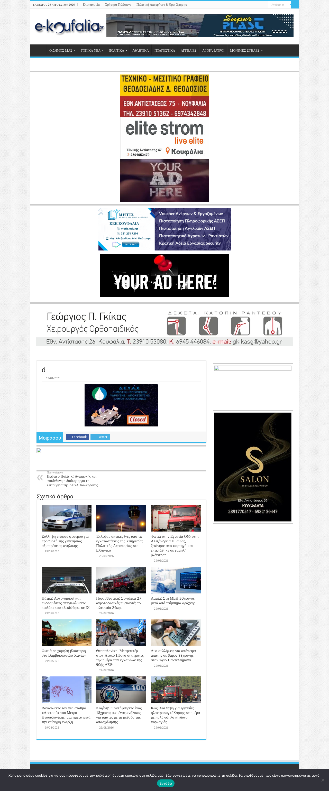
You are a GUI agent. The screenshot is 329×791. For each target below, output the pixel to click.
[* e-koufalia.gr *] (69, 26)
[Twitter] (255, 5)
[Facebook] (250, 5)
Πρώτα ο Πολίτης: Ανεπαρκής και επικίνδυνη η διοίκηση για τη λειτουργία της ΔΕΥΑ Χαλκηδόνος (72, 479)
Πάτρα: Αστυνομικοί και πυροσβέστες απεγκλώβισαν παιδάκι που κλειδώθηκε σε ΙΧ (66, 603)
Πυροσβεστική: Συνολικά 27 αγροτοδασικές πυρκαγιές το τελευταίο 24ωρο (118, 603)
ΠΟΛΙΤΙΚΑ (116, 50)
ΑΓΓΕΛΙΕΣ (189, 50)
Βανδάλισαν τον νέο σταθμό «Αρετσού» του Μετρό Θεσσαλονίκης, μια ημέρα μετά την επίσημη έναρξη (66, 715)
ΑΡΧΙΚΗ (39, 49)
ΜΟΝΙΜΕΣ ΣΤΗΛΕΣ (245, 50)
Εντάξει (166, 783)
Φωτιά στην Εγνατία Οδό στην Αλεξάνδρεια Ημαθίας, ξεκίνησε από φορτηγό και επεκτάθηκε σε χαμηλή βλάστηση (175, 545)
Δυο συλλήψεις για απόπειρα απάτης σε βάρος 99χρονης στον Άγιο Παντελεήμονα (173, 655)
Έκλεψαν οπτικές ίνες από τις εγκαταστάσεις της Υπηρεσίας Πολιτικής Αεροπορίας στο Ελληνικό (119, 543)
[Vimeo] (264, 5)
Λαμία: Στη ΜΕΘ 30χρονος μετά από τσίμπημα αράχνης (173, 600)
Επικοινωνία (91, 4)
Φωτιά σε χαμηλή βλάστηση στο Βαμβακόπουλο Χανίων (64, 653)
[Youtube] (259, 5)
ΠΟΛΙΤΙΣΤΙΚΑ (164, 50)
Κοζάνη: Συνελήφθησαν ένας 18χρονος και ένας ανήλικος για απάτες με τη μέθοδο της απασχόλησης (119, 715)
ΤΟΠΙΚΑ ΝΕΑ (90, 50)
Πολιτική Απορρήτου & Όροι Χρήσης (161, 4)
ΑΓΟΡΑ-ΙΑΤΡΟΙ (213, 50)
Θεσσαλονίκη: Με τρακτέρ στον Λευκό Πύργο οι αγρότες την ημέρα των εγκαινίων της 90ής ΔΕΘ (120, 657)
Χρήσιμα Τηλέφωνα (118, 4)
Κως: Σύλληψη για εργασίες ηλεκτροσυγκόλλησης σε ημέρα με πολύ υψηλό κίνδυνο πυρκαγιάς (175, 715)
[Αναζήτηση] (295, 4)
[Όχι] (322, 780)
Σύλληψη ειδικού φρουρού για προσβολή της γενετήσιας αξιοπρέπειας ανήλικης (65, 541)
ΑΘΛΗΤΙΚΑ (140, 50)
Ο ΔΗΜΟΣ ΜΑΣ (60, 50)
